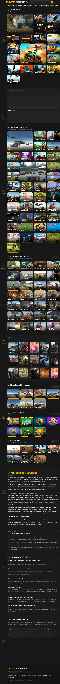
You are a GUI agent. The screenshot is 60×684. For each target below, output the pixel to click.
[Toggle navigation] (3, 2)
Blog (50, 675)
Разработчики (11, 677)
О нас (19, 675)
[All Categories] (3, 682)
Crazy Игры (15, 440)
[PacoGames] (18, 669)
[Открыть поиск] (51, 2)
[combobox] (41, 2)
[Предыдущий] (55, 95)
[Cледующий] (58, 95)
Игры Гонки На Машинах (20, 385)
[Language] (56, 2)
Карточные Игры (17, 412)
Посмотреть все (55, 11)
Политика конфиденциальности (29, 675)
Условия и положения (42, 675)
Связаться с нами (12, 675)
